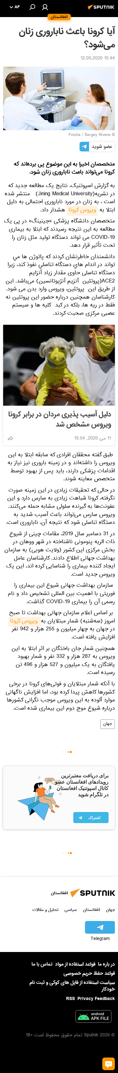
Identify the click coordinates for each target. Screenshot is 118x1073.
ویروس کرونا (82, 211)
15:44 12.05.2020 (98, 58)
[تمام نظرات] (108, 1064)
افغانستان (91, 909)
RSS (70, 998)
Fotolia (75, 135)
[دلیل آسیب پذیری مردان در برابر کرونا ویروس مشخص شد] (59, 365)
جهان (107, 724)
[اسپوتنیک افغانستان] (102, 10)
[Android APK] (93, 1017)
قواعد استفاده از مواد (75, 964)
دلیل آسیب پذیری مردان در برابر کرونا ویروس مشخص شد (59, 419)
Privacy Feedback (96, 999)
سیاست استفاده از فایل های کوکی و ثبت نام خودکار (72, 986)
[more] (10, 438)
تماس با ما (42, 964)
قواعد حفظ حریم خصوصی (89, 973)
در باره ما (106, 964)
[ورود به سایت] (45, 7)
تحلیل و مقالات (45, 909)
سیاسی (71, 909)
